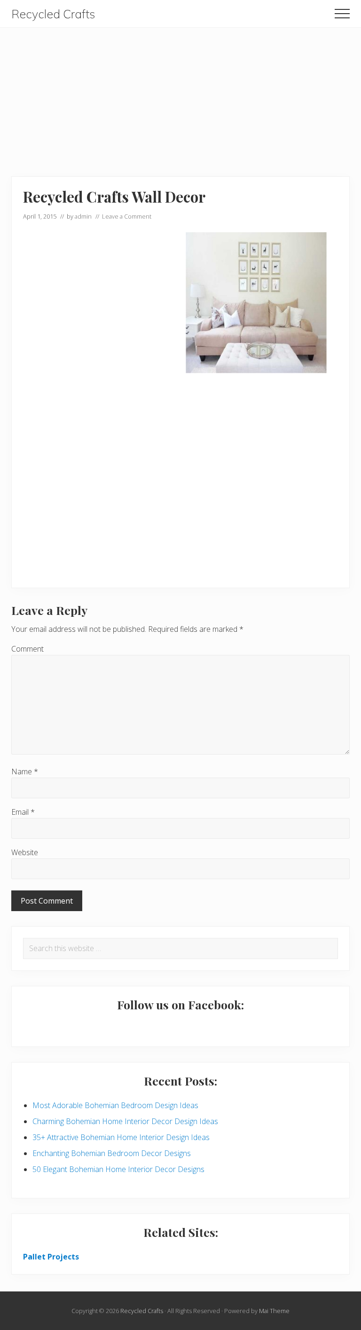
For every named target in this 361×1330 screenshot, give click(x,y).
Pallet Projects (51, 1256)
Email (23, 812)
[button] (342, 13)
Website (24, 852)
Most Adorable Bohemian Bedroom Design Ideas (115, 1105)
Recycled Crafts (53, 14)
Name (24, 771)
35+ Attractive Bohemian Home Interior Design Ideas (121, 1137)
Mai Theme (274, 1310)
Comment (27, 649)
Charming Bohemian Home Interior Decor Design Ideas (125, 1121)
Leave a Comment (126, 216)
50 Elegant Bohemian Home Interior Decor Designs (118, 1169)
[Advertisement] (180, 93)
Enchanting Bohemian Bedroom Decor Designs (111, 1153)
